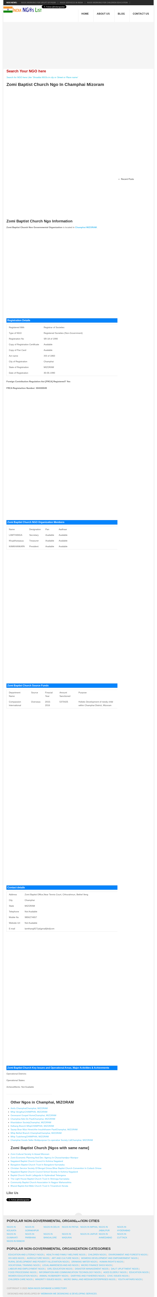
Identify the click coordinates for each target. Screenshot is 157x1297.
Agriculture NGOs (38, 1258)
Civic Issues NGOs (117, 1276)
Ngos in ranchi (16, 1241)
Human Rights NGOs (111, 1261)
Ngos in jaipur (89, 1234)
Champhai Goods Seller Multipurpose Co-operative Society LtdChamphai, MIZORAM (52, 1140)
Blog (121, 13)
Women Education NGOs (22, 1276)
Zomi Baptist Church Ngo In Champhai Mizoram (55, 84)
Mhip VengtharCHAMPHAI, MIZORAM (29, 1112)
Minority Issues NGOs (48, 1279)
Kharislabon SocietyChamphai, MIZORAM (31, 1122)
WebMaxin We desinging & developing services (69, 1293)
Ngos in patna (70, 1227)
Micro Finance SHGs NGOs (96, 1265)
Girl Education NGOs (59, 1268)
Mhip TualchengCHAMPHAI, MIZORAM (30, 1136)
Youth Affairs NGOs (130, 1279)
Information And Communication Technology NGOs (70, 1272)
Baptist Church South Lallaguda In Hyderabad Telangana (38, 1175)
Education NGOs (138, 1272)
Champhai (80, 227)
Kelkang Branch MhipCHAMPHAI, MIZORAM (32, 1126)
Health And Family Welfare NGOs (65, 1254)
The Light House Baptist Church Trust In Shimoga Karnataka (40, 1179)
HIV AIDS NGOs (16, 1258)
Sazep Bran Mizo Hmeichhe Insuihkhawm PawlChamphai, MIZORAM (44, 1129)
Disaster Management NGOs (91, 1268)
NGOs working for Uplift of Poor (38, 3)
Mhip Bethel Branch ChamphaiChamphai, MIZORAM (36, 1133)
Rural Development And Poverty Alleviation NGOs (38, 1261)
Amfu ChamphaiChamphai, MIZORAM (29, 1108)
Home (85, 13)
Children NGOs (97, 1254)
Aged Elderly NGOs (114, 1272)
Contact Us (141, 13)
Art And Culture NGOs (65, 1258)
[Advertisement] (80, 43)
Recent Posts (127, 179)
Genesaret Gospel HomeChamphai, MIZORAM (33, 1115)
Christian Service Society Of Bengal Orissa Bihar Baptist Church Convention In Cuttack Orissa (56, 1168)
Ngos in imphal (89, 1227)
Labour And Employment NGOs (26, 1268)
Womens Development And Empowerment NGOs (109, 1258)
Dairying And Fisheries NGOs (88, 1276)
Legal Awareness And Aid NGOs (60, 1265)
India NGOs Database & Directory (47, 1288)
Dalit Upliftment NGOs (124, 1268)
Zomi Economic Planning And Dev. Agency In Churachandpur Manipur (44, 1157)
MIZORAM (91, 227)
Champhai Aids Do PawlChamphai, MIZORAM (33, 1119)
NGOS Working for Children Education (107, 3)
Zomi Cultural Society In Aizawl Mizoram (30, 1154)
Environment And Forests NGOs (128, 1254)
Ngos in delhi (51, 1227)
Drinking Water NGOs (84, 1261)
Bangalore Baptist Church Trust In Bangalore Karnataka (38, 1164)
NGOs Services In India (71, 3)
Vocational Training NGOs (24, 1265)
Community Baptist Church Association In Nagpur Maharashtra (41, 1182)
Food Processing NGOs (22, 1272)
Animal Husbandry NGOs (53, 1276)
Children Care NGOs (20, 1279)
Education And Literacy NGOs (26, 1254)
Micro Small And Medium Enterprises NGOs (89, 1279)
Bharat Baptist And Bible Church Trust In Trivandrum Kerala (39, 1186)
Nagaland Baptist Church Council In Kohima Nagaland (37, 1161)
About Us (103, 13)
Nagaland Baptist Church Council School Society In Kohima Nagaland (44, 1172)
